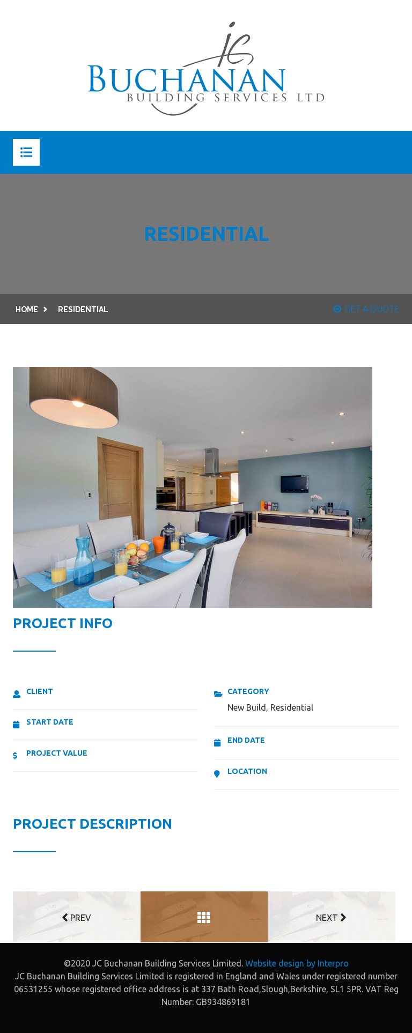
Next (328, 918)
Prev (79, 918)
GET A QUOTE (372, 309)
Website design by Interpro (297, 963)
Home (27, 309)
